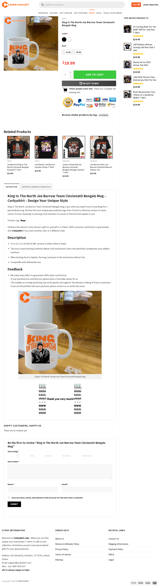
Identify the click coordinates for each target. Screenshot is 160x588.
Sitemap (59, 559)
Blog (99, 13)
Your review (13, 461)
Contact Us (113, 538)
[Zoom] (7, 67)
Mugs (92, 13)
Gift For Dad (66, 13)
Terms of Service (63, 554)
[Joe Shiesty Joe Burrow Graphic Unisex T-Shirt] (46, 147)
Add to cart (95, 74)
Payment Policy (115, 549)
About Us (59, 538)
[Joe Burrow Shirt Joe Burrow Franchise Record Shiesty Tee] (101, 147)
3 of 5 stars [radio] (40, 456)
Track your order (112, 13)
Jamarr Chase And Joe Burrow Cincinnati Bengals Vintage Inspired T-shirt (73, 168)
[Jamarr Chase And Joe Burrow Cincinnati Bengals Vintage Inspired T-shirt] (74, 147)
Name (11, 484)
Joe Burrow (103, 115)
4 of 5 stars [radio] (57, 456)
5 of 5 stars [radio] (77, 456)
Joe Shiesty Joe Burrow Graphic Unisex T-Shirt (45, 165)
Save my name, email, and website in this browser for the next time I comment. (47, 497)
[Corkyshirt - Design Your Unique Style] (15, 4)
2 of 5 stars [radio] (25, 456)
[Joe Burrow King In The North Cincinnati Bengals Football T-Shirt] (18, 147)
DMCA (111, 554)
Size (64, 45)
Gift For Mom (81, 13)
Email (65, 484)
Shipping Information (118, 544)
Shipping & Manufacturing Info (36, 187)
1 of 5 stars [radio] (11, 456)
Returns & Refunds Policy (67, 544)
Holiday (54, 13)
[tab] (11, 187)
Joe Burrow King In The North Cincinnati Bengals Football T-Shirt (18, 167)
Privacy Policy (61, 549)
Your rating (13, 451)
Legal (111, 559)
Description (11, 187)
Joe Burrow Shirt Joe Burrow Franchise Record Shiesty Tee (101, 167)
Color (65, 33)
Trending (43, 13)
